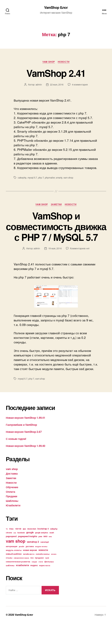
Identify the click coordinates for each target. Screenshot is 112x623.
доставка (30, 546)
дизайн (21, 546)
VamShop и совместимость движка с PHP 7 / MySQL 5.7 (56, 226)
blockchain (31, 528)
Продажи (11, 496)
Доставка (12, 473)
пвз (31, 557)
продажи (39, 557)
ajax (24, 528)
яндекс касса (44, 565)
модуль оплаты (14, 550)
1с (7, 528)
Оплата (10, 492)
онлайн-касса (28, 554)
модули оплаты (41, 546)
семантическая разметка (18, 561)
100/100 (18, 528)
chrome (9, 532)
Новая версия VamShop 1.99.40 (25, 446)
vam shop (48, 61)
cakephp (22, 177)
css (14, 533)
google (30, 532)
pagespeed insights (27, 536)
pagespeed (11, 536)
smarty (59, 177)
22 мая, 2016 (56, 84)
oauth (51, 532)
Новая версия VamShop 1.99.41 (25, 418)
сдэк (47, 557)
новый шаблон (14, 553)
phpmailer (50, 177)
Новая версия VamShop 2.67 (24, 432)
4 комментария (80, 84)
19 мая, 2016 (55, 248)
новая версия (30, 550)
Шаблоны (12, 501)
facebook (21, 532)
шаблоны (10, 565)
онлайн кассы (43, 553)
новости (43, 550)
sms (50, 536)
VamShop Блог (56, 7)
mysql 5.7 (32, 177)
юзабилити (22, 565)
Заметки (56, 204)
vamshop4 (44, 542)
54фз (11, 528)
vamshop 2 (33, 541)
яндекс (34, 565)
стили (40, 562)
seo (45, 536)
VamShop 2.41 (55, 73)
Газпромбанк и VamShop (21, 425)
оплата (53, 554)
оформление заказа (21, 558)
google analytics (41, 532)
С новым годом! (16, 439)
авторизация (11, 546)
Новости (64, 61)
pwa (40, 536)
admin (39, 84)
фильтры (49, 561)
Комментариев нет (80, 248)
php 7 (41, 177)
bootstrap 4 (43, 528)
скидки (34, 562)
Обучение (12, 487)
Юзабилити (13, 505)
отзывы (9, 557)
